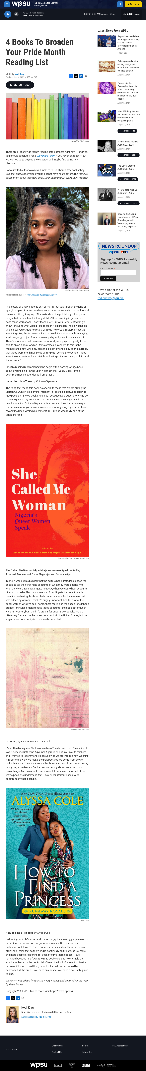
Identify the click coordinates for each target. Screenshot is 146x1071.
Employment (57, 1046)
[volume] (16, 14)
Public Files (87, 1052)
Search (85, 1046)
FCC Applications (120, 1046)
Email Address (107, 268)
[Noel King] (12, 1014)
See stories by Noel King (36, 1016)
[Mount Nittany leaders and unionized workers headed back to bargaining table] (107, 116)
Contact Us (57, 1052)
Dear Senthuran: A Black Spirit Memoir (41, 295)
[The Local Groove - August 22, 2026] (107, 170)
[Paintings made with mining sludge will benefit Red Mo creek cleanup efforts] (107, 66)
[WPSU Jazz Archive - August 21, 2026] (107, 194)
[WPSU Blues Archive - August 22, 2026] (107, 146)
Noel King (19, 74)
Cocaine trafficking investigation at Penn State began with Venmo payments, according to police (127, 220)
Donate (134, 4)
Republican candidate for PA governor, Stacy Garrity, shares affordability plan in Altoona (128, 42)
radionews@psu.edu (111, 298)
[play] (8, 14)
